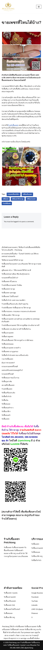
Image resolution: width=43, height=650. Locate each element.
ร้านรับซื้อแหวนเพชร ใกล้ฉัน (12, 285)
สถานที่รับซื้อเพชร (8, 385)
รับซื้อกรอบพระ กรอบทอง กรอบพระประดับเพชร (19, 311)
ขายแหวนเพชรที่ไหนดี (10, 366)
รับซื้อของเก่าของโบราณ (10, 378)
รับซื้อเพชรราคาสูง (8, 289)
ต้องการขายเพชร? (8, 363)
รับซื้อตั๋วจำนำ (7, 396)
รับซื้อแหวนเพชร (31, 199)
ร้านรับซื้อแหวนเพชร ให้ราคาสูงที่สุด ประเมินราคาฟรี (20, 325)
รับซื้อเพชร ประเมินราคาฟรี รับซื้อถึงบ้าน (16, 329)
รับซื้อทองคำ (6, 415)
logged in (16, 221)
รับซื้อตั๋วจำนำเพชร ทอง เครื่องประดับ (15, 355)
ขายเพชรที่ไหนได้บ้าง (13, 194)
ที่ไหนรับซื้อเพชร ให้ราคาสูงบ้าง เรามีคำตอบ (17, 340)
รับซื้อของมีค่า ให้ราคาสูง (11, 315)
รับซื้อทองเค (6, 404)
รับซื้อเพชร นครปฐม (9, 293)
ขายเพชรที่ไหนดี (8, 374)
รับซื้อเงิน (5, 400)
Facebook (35, 597)
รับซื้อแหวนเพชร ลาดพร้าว (11, 348)
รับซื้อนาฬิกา (6, 411)
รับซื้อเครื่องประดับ (8, 393)
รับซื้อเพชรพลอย (7, 344)
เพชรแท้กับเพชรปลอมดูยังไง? (12, 370)
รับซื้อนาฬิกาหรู (36, 556)
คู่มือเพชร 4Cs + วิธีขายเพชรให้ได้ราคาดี (16, 270)
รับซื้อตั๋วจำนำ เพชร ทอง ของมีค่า (13, 300)
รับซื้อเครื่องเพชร (27, 194)
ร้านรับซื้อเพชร (13, 125)
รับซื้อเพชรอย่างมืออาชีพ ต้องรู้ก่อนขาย (15, 274)
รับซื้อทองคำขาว (7, 408)
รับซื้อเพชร (6, 199)
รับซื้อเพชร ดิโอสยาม (9, 281)
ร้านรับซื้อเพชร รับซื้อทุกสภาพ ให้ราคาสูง (16, 308)
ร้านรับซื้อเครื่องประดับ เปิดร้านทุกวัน (15, 304)
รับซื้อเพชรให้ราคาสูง (17, 199)
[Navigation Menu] (38, 7)
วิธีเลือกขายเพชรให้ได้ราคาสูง (12, 260)
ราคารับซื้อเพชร (7, 359)
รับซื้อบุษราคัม (7, 381)
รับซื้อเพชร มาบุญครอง (10, 351)
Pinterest (34, 613)
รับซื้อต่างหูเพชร (7, 336)
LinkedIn (34, 605)
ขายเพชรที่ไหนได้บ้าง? (10, 278)
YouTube (34, 601)
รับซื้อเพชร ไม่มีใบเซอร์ (10, 296)
